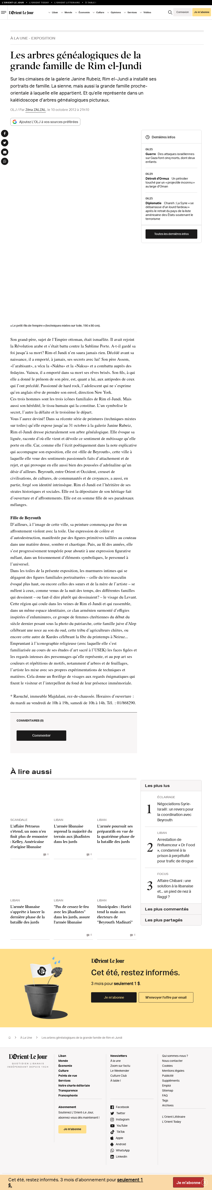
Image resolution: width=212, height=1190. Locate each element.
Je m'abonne (188, 1182)
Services (64, 1080)
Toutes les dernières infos (171, 234)
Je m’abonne (114, 997)
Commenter (41, 735)
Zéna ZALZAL (35, 110)
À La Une (19, 38)
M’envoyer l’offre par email (166, 997)
